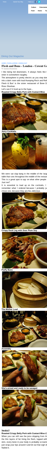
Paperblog (13, 9)
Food (32, 11)
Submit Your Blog (18, 2)
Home (4, 2)
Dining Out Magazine (12, 56)
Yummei (6, 68)
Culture (33, 7)
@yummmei (13, 68)
